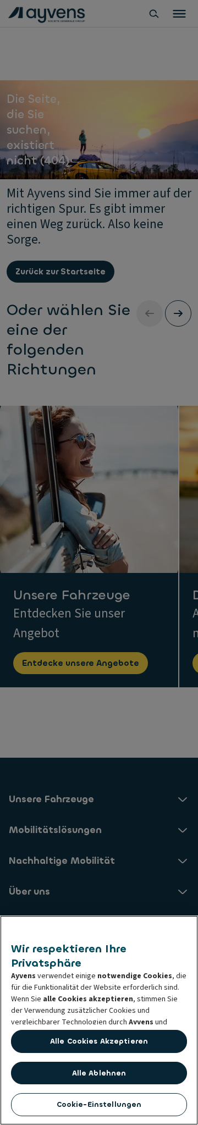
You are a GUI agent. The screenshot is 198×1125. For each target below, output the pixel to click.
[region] (99, 1020)
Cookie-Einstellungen (99, 1104)
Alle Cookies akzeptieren (99, 1041)
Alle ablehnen (99, 1073)
